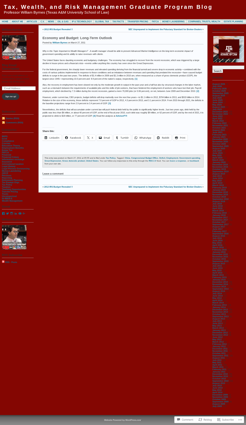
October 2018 (219, 197)
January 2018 (219, 215)
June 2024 (217, 102)
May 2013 (217, 326)
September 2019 (220, 171)
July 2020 (217, 151)
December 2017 (220, 217)
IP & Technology (82, 21)
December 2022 (220, 111)
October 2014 (219, 286)
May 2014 (217, 298)
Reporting (7, 178)
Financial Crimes (10, 157)
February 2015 (219, 277)
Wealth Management (12, 201)
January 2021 (219, 137)
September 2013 (220, 316)
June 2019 (217, 178)
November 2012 (220, 335)
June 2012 (217, 337)
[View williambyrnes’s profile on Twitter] (7, 213)
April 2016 (217, 245)
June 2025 (217, 100)
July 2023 (217, 109)
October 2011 (219, 353)
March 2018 (218, 210)
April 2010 (217, 392)
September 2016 (220, 233)
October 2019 (219, 169)
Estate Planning (233, 21)
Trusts (5, 194)
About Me (17, 21)
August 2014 (218, 291)
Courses (6, 143)
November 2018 (220, 194)
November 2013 (220, 312)
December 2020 (220, 139)
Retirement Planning (12, 180)
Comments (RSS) (14, 122)
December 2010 (220, 374)
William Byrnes (59, 42)
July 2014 (217, 293)
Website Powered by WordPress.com (122, 420)
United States (92, 161)
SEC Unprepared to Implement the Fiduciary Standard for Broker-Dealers (165, 29)
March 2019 (218, 185)
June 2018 (217, 206)
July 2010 (217, 385)
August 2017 (218, 227)
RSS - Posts (11, 262)
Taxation (6, 187)
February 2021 (219, 134)
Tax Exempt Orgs (10, 182)
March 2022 (218, 121)
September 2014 (220, 289)
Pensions (6, 175)
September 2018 (220, 199)
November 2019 (220, 167)
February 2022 (219, 123)
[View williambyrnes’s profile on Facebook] (3, 213)
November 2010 (220, 376)
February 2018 (219, 213)
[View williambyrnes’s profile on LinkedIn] (15, 213)
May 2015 (217, 270)
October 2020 (219, 144)
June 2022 (217, 116)
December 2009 (220, 395)
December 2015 (220, 254)
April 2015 (217, 273)
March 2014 (218, 302)
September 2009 (220, 401)
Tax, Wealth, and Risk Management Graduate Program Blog (108, 7)
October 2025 (219, 91)
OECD (5, 173)
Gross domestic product (73, 161)
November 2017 (220, 220)
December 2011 (220, 349)
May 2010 (217, 390)
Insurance (7, 162)
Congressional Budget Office (144, 158)
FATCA (155, 21)
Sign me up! (10, 96)
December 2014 (220, 282)
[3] (109, 103)
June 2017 (217, 229)
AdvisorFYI (121, 116)
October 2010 (219, 378)
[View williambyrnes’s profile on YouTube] (20, 213)
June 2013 (217, 323)
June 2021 (217, 132)
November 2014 (220, 284)
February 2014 (219, 305)
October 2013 (219, 314)
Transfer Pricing (137, 21)
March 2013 (218, 328)
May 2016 (217, 243)
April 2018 (217, 208)
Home (5, 21)
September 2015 (220, 261)
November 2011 (220, 351)
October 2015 (219, 259)
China (127, 158)
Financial (6, 155)
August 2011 (218, 358)
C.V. (42, 21)
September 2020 (220, 146)
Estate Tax (7, 150)
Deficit (162, 158)
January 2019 (219, 190)
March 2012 (218, 342)
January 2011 (218, 372)
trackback (194, 161)
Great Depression (53, 161)
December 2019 (220, 164)
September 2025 (220, 93)
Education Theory (11, 145)
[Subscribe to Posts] (3, 262)
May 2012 (217, 339)
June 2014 (217, 296)
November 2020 (220, 141)
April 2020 (217, 157)
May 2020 (217, 155)
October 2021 (219, 128)
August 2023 (218, 107)
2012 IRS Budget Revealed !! (58, 29)
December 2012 (220, 332)
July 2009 (217, 406)
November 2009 (220, 397)
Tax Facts (118, 21)
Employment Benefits (13, 148)
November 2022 (220, 114)
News (51, 21)
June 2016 (217, 240)
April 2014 (217, 300)
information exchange (13, 159)
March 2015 (218, 275)
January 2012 (219, 346)
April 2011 (217, 365)
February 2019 (219, 187)
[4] (94, 116)
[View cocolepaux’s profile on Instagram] (11, 213)
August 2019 (218, 174)
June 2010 (217, 388)
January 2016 (219, 252)
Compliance (8, 141)
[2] (197, 91)
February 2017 (219, 231)
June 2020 (217, 153)
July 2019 (217, 176)
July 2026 (217, 86)
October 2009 (219, 399)
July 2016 (217, 238)
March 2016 (218, 247)
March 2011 (218, 367)
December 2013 (220, 309)
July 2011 (217, 360)
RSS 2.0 (152, 161)
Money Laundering (173, 21)
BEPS (4, 136)
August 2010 (218, 383)
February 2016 (219, 250)
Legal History (8, 166)
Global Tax (102, 21)
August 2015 (218, 263)
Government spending (189, 158)
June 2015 (217, 268)
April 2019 (217, 183)
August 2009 (218, 404)
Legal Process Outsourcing (16, 168)
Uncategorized (9, 196)
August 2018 (218, 201)
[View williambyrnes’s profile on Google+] (24, 213)
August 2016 (218, 236)
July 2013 (217, 321)
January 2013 (219, 330)
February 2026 (219, 88)
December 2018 (220, 192)
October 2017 (219, 222)
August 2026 (218, 84)
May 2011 (216, 362)
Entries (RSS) (12, 118)
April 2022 (217, 118)
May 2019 (217, 181)
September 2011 (220, 355)
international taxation (13, 164)
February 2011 (219, 369)
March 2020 (218, 160)
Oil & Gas (62, 21)
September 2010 (220, 381)
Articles (32, 21)
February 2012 (219, 344)
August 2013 (218, 319)
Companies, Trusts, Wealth (204, 21)
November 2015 (220, 256)
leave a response (178, 161)
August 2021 (218, 130)
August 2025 (218, 95)
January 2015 (219, 279)
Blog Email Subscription (10, 66)
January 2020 (219, 162)
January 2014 (219, 307)
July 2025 (217, 98)
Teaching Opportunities (14, 189)
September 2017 (220, 224)
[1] (136, 79)
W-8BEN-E (7, 198)
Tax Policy (7, 185)
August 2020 (218, 148)
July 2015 (217, 266)
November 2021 (220, 125)
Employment (172, 158)
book (4, 139)
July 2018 (217, 204)
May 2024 (217, 105)
